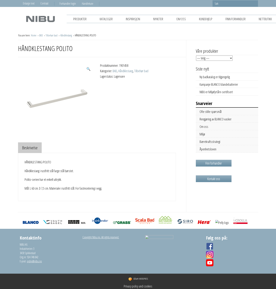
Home (34, 35)
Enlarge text (29, 3)
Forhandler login (68, 4)
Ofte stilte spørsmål (211, 111)
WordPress (140, 278)
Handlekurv (87, 4)
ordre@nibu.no (34, 261)
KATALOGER (106, 19)
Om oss (181, 19)
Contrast (44, 3)
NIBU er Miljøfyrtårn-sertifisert (216, 92)
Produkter (80, 19)
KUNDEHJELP (205, 19)
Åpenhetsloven (208, 149)
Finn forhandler (235, 19)
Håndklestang (66, 35)
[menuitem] (71, 3)
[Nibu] (40, 19)
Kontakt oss (213, 178)
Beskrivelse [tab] (30, 147)
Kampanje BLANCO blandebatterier (219, 84)
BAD (41, 35)
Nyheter (158, 19)
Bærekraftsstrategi (210, 141)
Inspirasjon (133, 19)
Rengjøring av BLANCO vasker (216, 119)
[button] (88, 69)
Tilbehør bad (52, 35)
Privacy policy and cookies (138, 286)
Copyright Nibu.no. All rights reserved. (100, 237)
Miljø (202, 134)
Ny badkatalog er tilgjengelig (215, 77)
